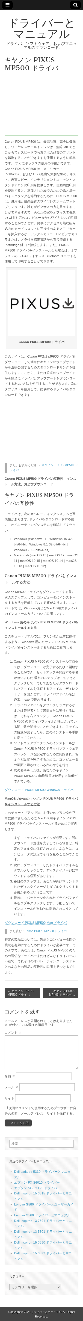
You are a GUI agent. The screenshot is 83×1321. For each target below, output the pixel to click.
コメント (13, 1032)
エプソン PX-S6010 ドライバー (37, 1182)
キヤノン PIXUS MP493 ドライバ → (62, 992)
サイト (9, 1098)
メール (11, 1087)
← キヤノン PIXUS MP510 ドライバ (21, 992)
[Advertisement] (41, 105)
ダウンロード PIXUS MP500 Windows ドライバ (39, 790)
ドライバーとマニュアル (41, 28)
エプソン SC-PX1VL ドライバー (37, 1188)
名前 (10, 1076)
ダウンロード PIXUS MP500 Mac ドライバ (36, 922)
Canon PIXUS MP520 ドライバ (46, 931)
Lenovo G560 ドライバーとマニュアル (42, 1215)
